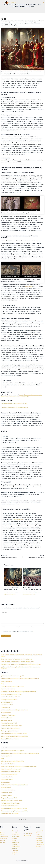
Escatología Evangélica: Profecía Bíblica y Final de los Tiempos (18, 691)
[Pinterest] (5, 19)
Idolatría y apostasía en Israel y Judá (11, 694)
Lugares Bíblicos (5, 707)
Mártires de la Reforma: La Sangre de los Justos (14, 710)
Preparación (3, 838)
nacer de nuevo (18, 519)
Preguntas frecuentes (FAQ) (15, 852)
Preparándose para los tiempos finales (11, 725)
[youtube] (21, 819)
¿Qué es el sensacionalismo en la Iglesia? (12, 676)
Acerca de (39, 833)
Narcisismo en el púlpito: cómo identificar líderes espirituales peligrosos (21, 664)
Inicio (1, 831)
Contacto (38, 834)
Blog (2, 684)
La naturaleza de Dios (7, 702)
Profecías (2, 834)
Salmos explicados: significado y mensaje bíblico (14, 736)
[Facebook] (2, 19)
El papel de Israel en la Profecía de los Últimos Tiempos (16, 659)
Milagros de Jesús (6, 712)
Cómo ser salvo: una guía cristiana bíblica (12, 686)
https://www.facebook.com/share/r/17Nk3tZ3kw (14, 407)
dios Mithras (28, 286)
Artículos (2, 842)
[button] (43, 2)
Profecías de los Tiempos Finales (10, 728)
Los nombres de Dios (7, 704)
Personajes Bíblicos (6, 720)
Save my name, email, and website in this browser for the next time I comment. (18, 631)
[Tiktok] (25, 819)
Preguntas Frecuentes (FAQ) (9, 723)
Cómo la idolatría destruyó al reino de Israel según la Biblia (17, 661)
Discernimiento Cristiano (8, 689)
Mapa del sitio (40, 831)
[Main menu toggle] (2, 2)
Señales (2, 833)
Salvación (2, 840)
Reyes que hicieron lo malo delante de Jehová (14, 733)
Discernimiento (4, 836)
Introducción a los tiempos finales (10, 697)
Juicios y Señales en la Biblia (9, 699)
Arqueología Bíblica (6, 681)
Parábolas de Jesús (6, 718)
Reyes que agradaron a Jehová (9, 731)
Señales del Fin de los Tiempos (9, 739)
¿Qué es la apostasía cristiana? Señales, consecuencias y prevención (20, 678)
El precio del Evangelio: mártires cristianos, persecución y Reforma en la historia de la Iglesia (32, 589)
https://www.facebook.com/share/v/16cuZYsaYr (14, 403)
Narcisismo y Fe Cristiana (8, 715)
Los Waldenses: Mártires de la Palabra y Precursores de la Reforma (12, 589)
